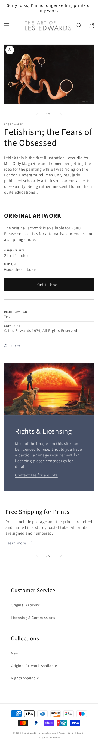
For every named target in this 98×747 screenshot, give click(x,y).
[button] (7, 26)
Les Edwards (29, 732)
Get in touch (49, 284)
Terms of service (47, 732)
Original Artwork (25, 605)
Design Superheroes (49, 737)
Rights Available (25, 677)
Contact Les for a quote (36, 475)
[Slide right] (61, 114)
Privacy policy (67, 732)
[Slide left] (37, 114)
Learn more (15, 543)
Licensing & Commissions (33, 617)
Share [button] (15, 345)
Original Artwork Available (34, 665)
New (15, 653)
